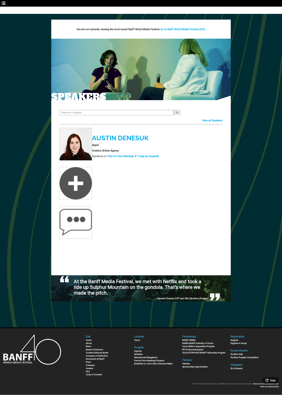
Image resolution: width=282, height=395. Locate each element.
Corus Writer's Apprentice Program (198, 346)
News (88, 346)
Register (234, 340)
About (89, 343)
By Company (236, 368)
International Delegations (145, 357)
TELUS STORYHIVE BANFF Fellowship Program (204, 352)
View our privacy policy (269, 387)
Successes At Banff (95, 359)
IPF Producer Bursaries (192, 349)
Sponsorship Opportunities (195, 366)
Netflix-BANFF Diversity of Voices (197, 343)
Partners (186, 363)
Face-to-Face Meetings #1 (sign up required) (133, 156)
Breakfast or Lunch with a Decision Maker (153, 363)
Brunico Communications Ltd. (266, 384)
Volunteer (90, 365)
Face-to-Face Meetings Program (149, 360)
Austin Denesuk (120, 138)
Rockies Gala (237, 354)
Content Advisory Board (97, 352)
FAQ (88, 371)
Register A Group (239, 343)
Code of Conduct (94, 374)
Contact (89, 368)
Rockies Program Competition (245, 357)
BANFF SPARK (189, 340)
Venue (137, 340)
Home (89, 340)
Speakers (138, 354)
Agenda (138, 351)
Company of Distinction (97, 356)
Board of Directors (94, 349)
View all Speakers (212, 120)
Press (88, 362)
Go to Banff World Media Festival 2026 (183, 29)
